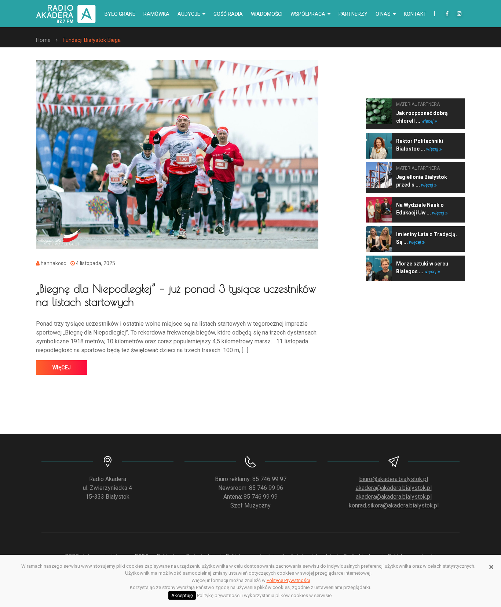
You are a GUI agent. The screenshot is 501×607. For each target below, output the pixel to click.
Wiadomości (266, 14)
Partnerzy (353, 14)
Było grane (120, 14)
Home (43, 40)
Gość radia (228, 14)
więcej (61, 368)
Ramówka (156, 14)
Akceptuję (182, 595)
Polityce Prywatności (288, 580)
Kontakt (415, 14)
